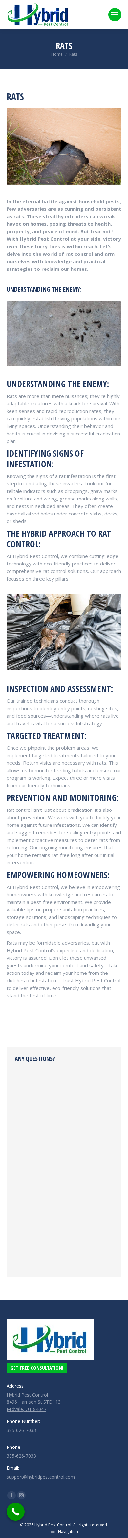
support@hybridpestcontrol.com (41, 1477)
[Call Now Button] (16, 1512)
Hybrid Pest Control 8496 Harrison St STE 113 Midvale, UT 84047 (34, 1402)
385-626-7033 (21, 1430)
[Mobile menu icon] (114, 14)
